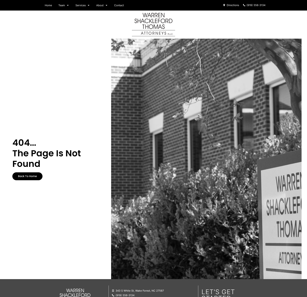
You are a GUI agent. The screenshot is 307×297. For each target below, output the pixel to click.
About (100, 5)
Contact (119, 5)
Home (48, 5)
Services (80, 5)
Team (61, 5)
